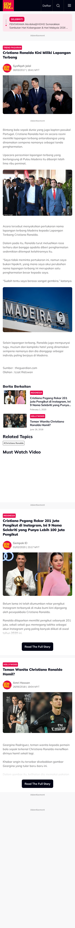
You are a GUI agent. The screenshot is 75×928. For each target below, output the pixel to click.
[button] (6, 20)
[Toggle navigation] (69, 5)
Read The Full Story (37, 646)
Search (58, 5)
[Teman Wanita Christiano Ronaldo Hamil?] (15, 421)
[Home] (8, 5)
